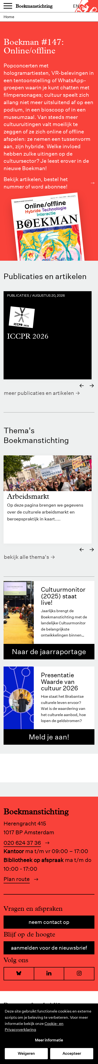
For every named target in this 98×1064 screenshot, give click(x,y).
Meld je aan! (49, 737)
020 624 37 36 (22, 843)
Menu (8, 6)
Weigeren (26, 1053)
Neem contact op (49, 922)
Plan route (17, 879)
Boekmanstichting (34, 6)
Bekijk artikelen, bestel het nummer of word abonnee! (36, 183)
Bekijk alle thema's (26, 557)
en (76, 6)
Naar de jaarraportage (49, 651)
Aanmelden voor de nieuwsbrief (49, 948)
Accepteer (72, 1053)
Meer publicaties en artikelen (39, 393)
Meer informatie (49, 1040)
